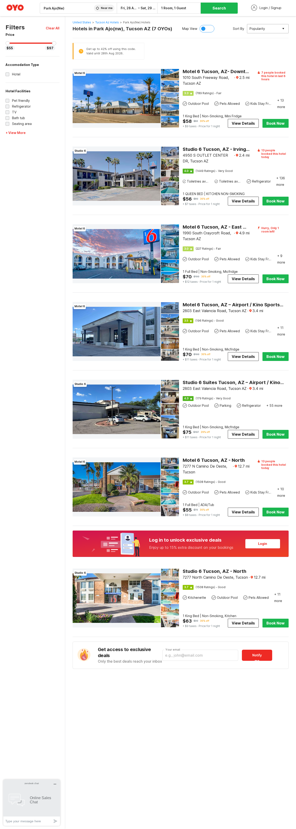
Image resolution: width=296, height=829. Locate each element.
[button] (52, 28)
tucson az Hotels (107, 22)
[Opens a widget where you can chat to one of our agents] (32, 802)
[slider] (8, 43)
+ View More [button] (16, 133)
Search (219, 8)
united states (82, 22)
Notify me (257, 657)
